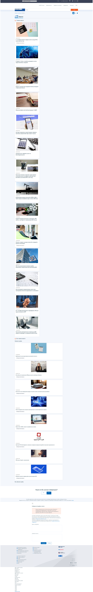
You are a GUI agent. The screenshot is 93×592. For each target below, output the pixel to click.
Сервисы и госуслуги (58, 5)
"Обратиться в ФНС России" (41, 518)
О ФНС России (41, 5)
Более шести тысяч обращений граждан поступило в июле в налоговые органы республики (32, 391)
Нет (43, 492)
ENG (76, 5)
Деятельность (49, 5)
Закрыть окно (17, 591)
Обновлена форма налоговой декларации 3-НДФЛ (26, 110)
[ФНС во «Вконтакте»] (72, 1)
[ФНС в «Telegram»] (76, 1)
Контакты (72, 5)
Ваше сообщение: (35, 524)
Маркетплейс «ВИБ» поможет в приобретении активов (26, 426)
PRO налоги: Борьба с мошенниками (22, 460)
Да (48, 492)
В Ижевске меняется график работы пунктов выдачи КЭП (26, 476)
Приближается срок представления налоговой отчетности (26, 356)
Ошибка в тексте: (35, 533)
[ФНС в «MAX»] (77, 1)
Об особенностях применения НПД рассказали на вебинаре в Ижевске (29, 375)
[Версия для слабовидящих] (58, 1)
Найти (74, 9)
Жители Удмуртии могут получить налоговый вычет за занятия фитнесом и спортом (31, 409)
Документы (66, 5)
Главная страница (18, 13)
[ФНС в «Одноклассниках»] (74, 1)
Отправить (44, 543)
